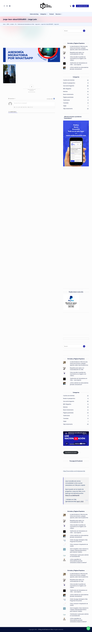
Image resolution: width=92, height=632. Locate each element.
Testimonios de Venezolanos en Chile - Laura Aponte (78, 63)
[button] (82, 6)
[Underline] (18, 107)
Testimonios (66, 100)
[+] (32, 107)
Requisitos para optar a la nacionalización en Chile (77, 53)
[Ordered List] (21, 107)
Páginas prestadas (68, 97)
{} (30, 107)
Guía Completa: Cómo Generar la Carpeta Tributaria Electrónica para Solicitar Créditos (79, 550)
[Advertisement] (31, 38)
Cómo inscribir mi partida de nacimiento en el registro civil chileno (78, 58)
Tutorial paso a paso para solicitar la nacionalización (79, 555)
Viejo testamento (68, 108)
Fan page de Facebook (76, 461)
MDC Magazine (67, 88)
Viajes (64, 106)
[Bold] (14, 107)
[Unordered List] (23, 107)
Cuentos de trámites (68, 80)
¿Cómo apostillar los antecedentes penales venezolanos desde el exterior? (78, 561)
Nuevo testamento (68, 94)
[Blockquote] (25, 107)
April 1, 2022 (80, 501)
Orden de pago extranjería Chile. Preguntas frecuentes (79, 540)
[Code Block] (27, 107)
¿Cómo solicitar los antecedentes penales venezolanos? (79, 68)
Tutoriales (65, 103)
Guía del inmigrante (68, 86)
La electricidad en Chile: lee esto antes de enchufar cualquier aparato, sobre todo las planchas (79, 48)
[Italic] (16, 107)
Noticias (65, 91)
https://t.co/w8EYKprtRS (72, 495)
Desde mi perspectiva (69, 83)
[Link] (28, 107)
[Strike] (20, 107)
